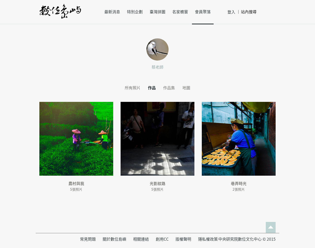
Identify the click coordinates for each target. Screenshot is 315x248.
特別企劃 (135, 12)
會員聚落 (203, 12)
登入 (231, 12)
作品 (152, 88)
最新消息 (112, 12)
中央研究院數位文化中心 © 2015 (247, 239)
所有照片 (133, 88)
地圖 (186, 88)
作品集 (169, 88)
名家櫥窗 (180, 12)
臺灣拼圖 (157, 12)
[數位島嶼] (60, 14)
